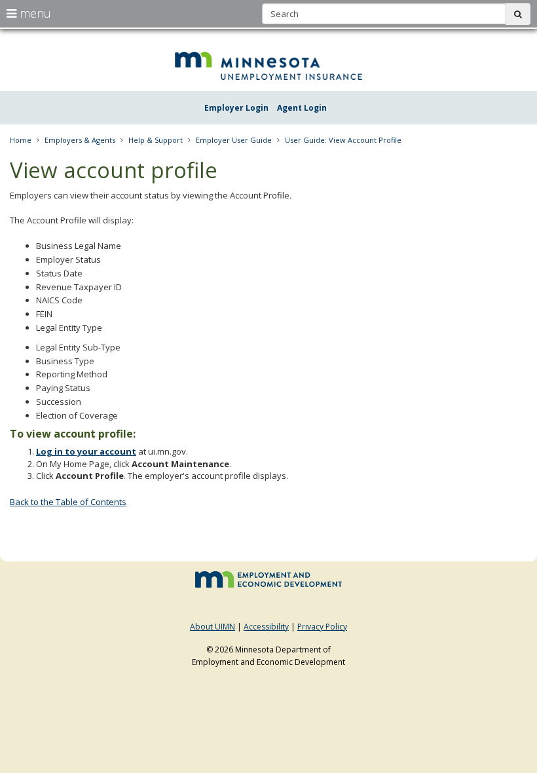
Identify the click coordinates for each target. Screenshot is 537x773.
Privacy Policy (322, 626)
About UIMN (212, 626)
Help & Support (155, 140)
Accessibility (266, 626)
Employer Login (236, 107)
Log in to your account (86, 451)
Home (20, 140)
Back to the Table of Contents (68, 502)
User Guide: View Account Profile (343, 140)
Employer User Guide (234, 140)
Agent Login (302, 107)
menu (33, 13)
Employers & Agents (80, 140)
